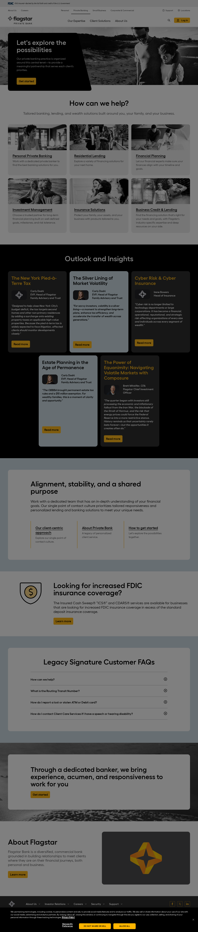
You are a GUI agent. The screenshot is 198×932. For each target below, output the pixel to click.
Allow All (124, 926)
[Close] (193, 919)
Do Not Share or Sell (95, 926)
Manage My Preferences (67, 925)
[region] (99, 920)
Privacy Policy (68, 917)
